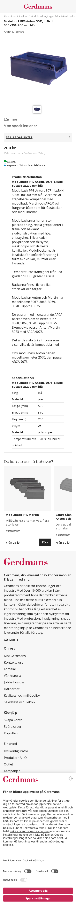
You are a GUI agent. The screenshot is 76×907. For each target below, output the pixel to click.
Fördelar (10, 669)
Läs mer (10, 119)
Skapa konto (13, 720)
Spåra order (12, 726)
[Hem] (38, 6)
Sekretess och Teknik (19, 702)
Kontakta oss (13, 662)
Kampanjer (12, 771)
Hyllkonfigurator (16, 751)
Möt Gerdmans (15, 656)
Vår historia (12, 675)
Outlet (8, 764)
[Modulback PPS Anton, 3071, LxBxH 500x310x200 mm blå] (38, 69)
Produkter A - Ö (15, 758)
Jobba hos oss (14, 682)
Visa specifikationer (20, 126)
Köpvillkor (11, 733)
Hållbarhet (11, 689)
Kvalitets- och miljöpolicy (22, 695)
